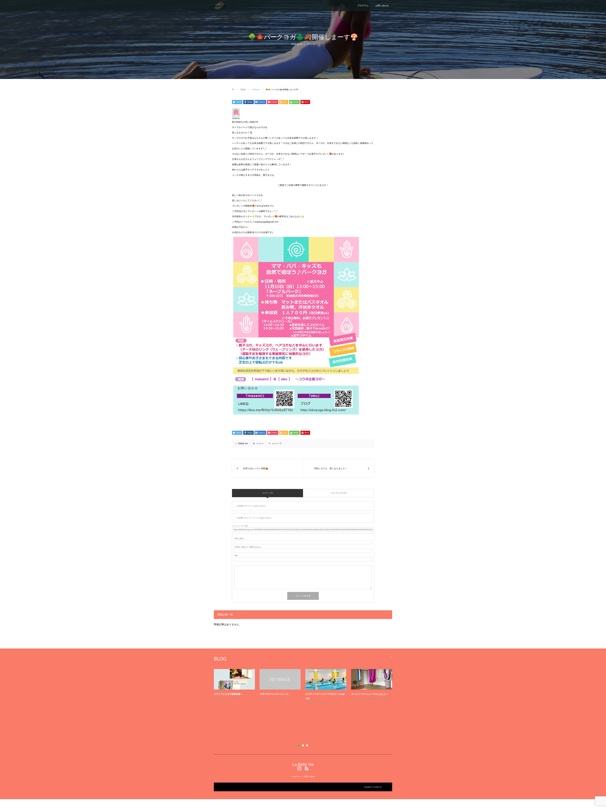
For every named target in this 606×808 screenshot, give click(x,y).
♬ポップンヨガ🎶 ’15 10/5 (319, 725)
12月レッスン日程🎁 (224, 693)
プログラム (362, 5)
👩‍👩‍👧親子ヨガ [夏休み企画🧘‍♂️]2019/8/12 (279, 693)
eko (246, 443)
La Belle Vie (303, 764)
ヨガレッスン (232, 699)
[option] (305, 703)
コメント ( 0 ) (267, 493)
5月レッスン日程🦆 (361, 725)
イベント (310, 44)
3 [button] (307, 745)
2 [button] (303, 745)
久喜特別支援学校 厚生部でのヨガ (368, 693)
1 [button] (299, 745)
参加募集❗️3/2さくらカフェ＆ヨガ (231, 725)
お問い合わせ (382, 5)
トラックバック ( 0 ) (338, 493)
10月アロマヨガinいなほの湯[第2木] (323, 693)
